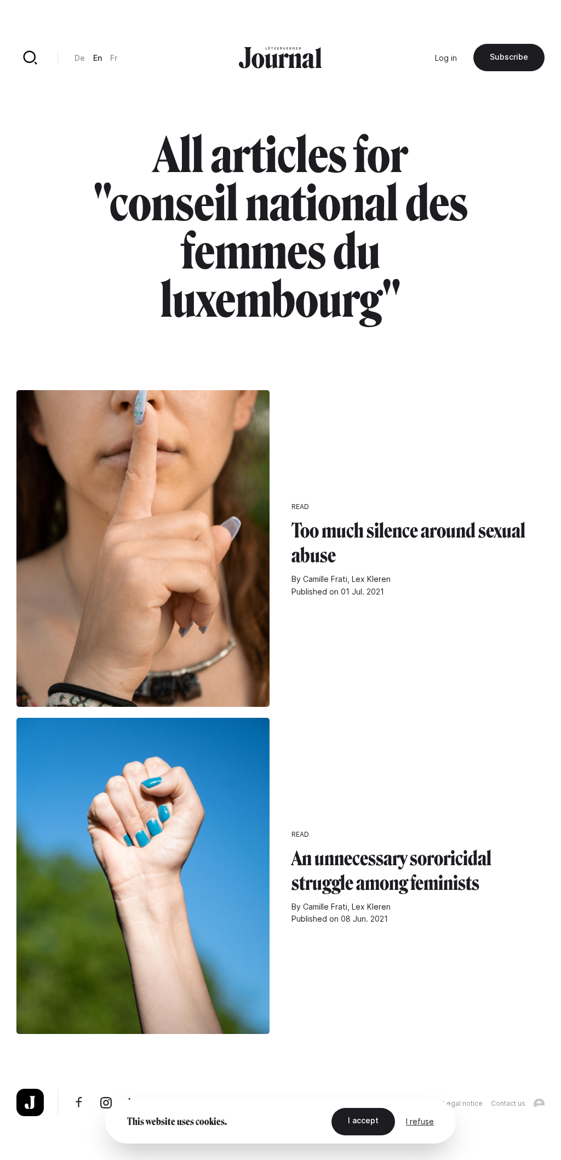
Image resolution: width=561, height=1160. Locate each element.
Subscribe (509, 56)
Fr (113, 57)
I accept (363, 1120)
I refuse (420, 1121)
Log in (446, 57)
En (97, 57)
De (80, 57)
